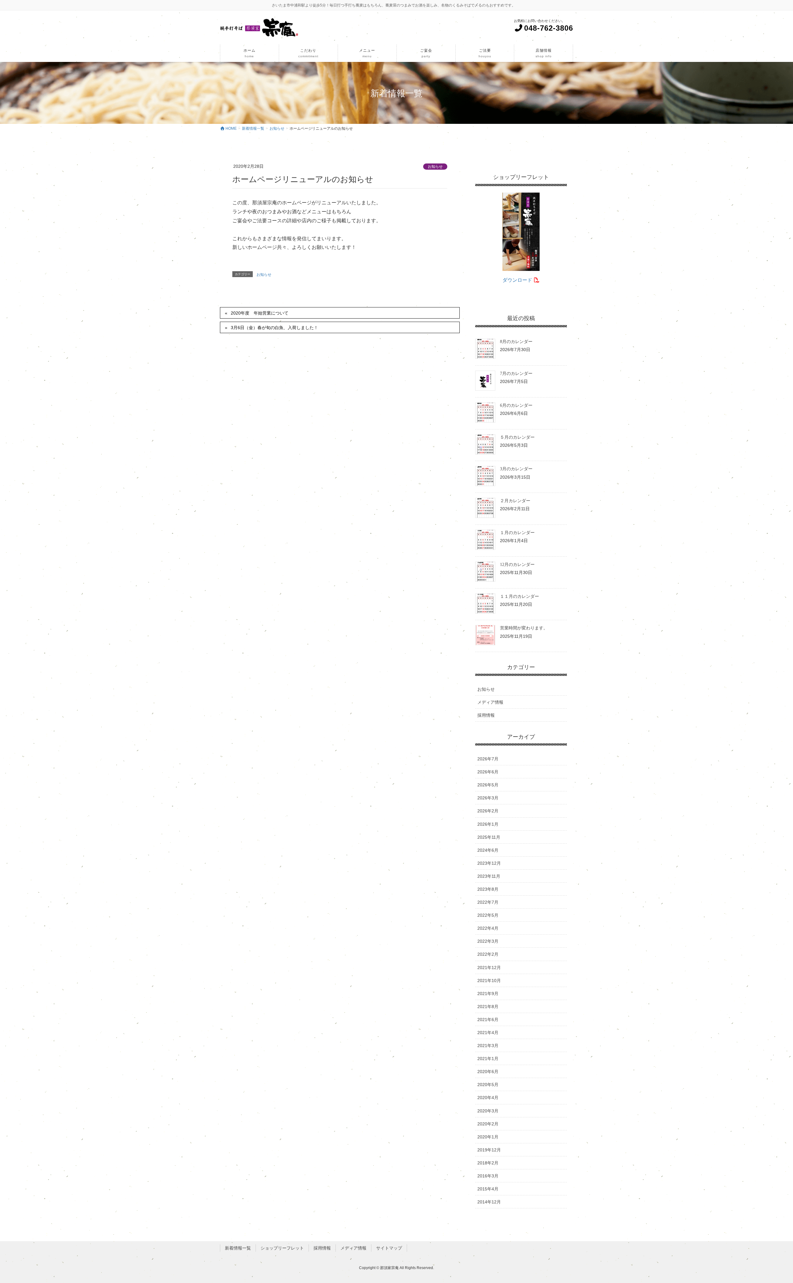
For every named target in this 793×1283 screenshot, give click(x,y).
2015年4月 (487, 1188)
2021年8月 (487, 1006)
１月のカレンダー (517, 532)
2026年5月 (487, 784)
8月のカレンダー (516, 341)
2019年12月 (489, 1149)
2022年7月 (487, 902)
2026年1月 (487, 824)
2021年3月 (487, 1045)
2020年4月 (487, 1097)
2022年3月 (487, 941)
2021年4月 (487, 1032)
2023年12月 (489, 863)
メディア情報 (490, 702)
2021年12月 (489, 967)
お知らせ (435, 166)
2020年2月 (487, 1123)
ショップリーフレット (282, 1248)
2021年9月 (487, 993)
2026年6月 (487, 771)
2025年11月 (488, 837)
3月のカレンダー (516, 469)
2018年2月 (487, 1162)
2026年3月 (487, 797)
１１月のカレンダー (519, 596)
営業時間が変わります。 (524, 628)
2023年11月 (488, 876)
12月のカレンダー (517, 564)
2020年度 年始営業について (259, 313)
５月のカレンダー (517, 437)
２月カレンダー (515, 500)
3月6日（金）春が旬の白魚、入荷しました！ (274, 327)
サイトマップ (389, 1248)
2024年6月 (487, 850)
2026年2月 (487, 810)
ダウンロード (517, 280)
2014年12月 (489, 1201)
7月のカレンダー (516, 373)
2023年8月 (487, 889)
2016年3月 (487, 1175)
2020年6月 (487, 1071)
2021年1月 (487, 1058)
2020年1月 (487, 1136)
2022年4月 (487, 928)
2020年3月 (487, 1110)
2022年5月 (487, 915)
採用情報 (486, 715)
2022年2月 (487, 954)
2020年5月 (487, 1084)
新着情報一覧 (238, 1248)
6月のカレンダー (516, 405)
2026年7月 (487, 758)
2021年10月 (489, 980)
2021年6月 (487, 1019)
